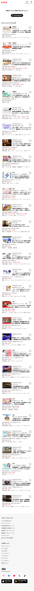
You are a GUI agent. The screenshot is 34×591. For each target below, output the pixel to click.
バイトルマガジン (5, 553)
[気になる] (30, 27)
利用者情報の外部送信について (8, 528)
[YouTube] (14, 575)
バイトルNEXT (4, 548)
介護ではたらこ (4, 563)
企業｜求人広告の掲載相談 (7, 538)
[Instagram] (3, 575)
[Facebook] (9, 575)
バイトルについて (5, 535)
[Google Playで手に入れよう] (20, 581)
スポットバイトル (5, 546)
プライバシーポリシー (6, 523)
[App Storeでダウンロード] (6, 581)
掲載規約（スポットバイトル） (8, 533)
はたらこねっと (4, 558)
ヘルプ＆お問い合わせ (6, 520)
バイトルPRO (4, 555)
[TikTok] (24, 575)
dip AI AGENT (4, 551)
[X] (19, 575)
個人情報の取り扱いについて (7, 525)
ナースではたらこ (5, 560)
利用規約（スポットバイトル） (8, 530)
